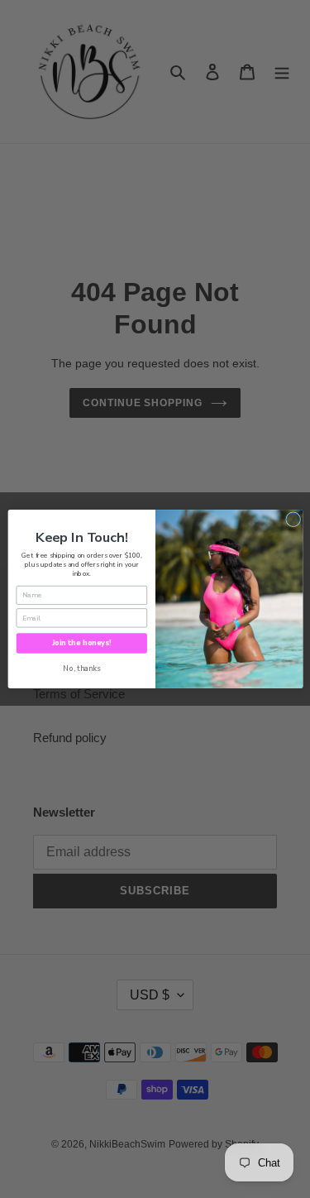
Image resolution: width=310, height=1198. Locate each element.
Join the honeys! (81, 643)
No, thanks (81, 668)
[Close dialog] (292, 519)
